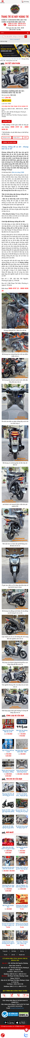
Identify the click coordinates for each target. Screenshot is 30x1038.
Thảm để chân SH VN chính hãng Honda (22, 771)
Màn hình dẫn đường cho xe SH (21, 731)
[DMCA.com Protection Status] (23, 1014)
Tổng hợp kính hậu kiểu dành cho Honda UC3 (8, 868)
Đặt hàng (8, 100)
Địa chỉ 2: (4, 976)
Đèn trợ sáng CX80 (18, 172)
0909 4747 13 (16, 127)
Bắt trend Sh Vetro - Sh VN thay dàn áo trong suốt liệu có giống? (22, 811)
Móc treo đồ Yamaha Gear (8, 906)
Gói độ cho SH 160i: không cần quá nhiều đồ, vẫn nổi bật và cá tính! (8, 828)
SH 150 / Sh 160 (16, 59)
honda (8, 59)
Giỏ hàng (26, 1)
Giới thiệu (14, 951)
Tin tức (5, 954)
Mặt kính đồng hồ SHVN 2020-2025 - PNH (21, 751)
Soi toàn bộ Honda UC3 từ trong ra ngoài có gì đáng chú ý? (8, 925)
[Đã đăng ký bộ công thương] (10, 1014)
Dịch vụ (22, 951)
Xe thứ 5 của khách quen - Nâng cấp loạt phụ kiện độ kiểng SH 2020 (22, 796)
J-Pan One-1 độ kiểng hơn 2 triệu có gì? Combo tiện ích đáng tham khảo (22, 944)
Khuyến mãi (21, 954)
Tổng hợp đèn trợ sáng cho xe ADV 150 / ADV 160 (8, 887)
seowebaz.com (10, 1026)
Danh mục (2, 2)
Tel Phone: (10, 971)
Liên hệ (13, 954)
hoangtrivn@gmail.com (17, 1008)
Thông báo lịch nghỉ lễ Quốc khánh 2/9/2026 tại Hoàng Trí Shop (22, 907)
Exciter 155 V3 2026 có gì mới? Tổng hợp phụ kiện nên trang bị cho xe (22, 869)
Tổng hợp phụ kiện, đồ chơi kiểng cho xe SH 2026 (8, 795)
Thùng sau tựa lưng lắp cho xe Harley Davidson (22, 924)
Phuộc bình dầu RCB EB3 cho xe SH (8, 731)
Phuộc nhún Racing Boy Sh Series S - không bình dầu (8, 772)
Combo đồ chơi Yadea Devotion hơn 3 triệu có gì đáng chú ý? (8, 943)
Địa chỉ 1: (5, 963)
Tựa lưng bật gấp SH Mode (22, 848)
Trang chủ (3, 59)
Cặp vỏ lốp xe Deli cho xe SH (8, 751)
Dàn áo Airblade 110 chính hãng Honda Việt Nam (22, 887)
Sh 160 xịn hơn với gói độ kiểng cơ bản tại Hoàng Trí (22, 827)
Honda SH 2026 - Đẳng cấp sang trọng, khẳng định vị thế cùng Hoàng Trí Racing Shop (8, 812)
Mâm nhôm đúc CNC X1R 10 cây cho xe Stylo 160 (8, 849)
